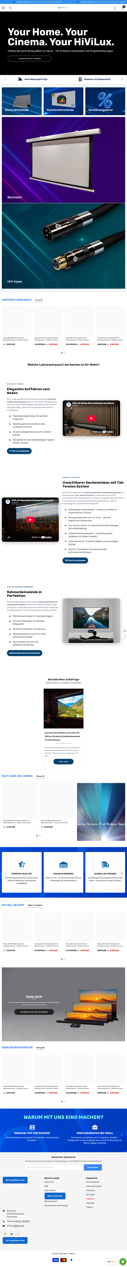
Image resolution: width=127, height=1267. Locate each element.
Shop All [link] (39, 300)
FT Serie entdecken (19, 451)
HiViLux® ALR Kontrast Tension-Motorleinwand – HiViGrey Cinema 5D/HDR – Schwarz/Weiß (77, 339)
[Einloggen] (115, 7)
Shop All (40, 776)
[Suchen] (10, 7)
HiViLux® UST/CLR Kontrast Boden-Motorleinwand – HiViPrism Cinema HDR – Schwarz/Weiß (47, 339)
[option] (16, 328)
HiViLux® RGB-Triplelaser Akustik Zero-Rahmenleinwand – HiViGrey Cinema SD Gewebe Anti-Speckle (16, 822)
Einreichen (93, 1167)
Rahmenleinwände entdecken (24, 653)
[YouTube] (11, 1234)
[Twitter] (18, 1234)
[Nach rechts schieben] (122, 79)
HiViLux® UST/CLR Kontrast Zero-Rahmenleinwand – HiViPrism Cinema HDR (110, 339)
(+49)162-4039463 (21, 1221)
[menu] (3, 7)
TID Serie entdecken (75, 560)
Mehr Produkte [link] (35, 905)
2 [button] (65, 353)
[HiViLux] (22, 101)
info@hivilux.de (18, 1226)
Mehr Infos (63, 762)
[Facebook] (5, 1234)
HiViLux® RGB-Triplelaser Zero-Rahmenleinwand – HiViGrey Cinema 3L (15, 339)
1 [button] (62, 353)
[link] (33, 79)
